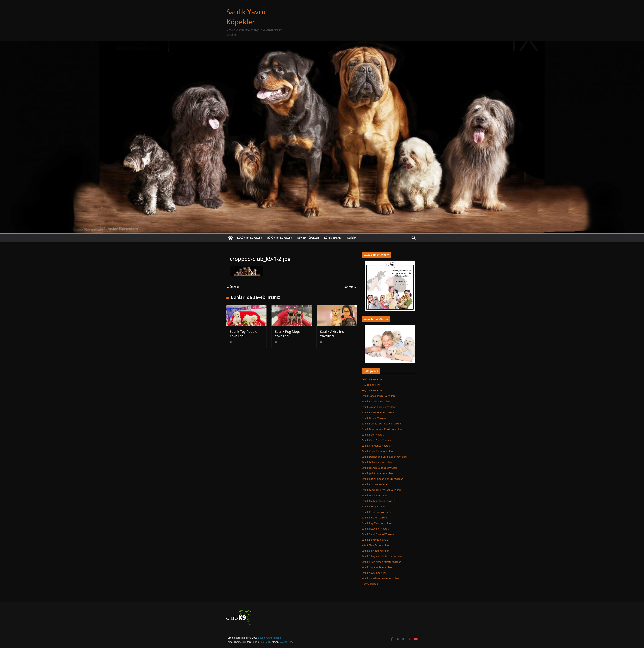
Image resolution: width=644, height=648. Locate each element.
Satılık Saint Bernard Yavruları (378, 534)
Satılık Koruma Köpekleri (375, 484)
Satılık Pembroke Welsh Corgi (378, 512)
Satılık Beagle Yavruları (374, 418)
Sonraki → (350, 287)
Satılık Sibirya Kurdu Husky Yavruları (382, 556)
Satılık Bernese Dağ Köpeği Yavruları (382, 423)
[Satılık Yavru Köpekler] (322, 43)
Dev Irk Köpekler (308, 237)
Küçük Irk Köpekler (249, 237)
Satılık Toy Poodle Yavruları (243, 333)
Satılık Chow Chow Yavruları (377, 451)
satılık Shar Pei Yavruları (375, 545)
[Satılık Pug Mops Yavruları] (292, 307)
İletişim (351, 237)
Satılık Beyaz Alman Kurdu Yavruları (382, 429)
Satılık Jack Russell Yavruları (377, 473)
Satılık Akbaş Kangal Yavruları (378, 395)
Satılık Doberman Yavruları (377, 462)
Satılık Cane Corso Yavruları (377, 440)
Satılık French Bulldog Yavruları (379, 467)
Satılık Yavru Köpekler (374, 572)
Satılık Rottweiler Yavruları (376, 528)
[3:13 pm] (276, 342)
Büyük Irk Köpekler (279, 237)
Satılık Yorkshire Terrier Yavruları (380, 578)
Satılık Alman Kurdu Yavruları (378, 407)
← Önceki (232, 287)
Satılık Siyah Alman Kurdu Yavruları (381, 561)
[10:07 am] (321, 342)
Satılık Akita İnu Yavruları (332, 333)
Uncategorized (370, 583)
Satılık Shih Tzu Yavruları (376, 550)
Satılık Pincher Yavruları (375, 517)
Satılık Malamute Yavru (375, 495)
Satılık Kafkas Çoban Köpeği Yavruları (383, 478)
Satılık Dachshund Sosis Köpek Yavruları (384, 456)
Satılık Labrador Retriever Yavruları (381, 489)
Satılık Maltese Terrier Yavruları (379, 501)
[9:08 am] (231, 342)
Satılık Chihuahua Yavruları (377, 445)
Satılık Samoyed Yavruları (376, 539)
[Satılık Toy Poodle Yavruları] (246, 307)
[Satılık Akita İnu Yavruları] (337, 307)
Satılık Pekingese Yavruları (376, 506)
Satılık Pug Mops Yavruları (288, 333)
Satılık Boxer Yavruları (374, 434)
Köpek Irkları (332, 237)
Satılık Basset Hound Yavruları (378, 412)
